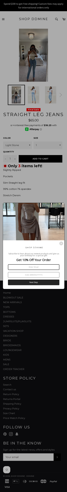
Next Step (33, 282)
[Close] (61, 243)
